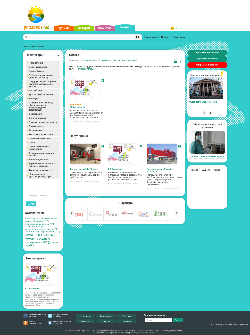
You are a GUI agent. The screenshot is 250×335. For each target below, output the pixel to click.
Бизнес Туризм (36, 71)
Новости (106, 321)
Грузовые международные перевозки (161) (40, 238)
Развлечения (35, 130)
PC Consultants (77, 107)
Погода (194, 170)
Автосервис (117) (34, 231)
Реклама (127, 316)
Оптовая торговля (38, 118)
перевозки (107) (52, 232)
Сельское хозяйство (39, 138)
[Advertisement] (120, 12)
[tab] (43, 63)
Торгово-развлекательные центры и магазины (42, 164)
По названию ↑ (90, 60)
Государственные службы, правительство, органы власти (42, 84)
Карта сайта (106, 316)
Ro (177, 28)
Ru (172, 28)
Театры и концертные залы (205, 75)
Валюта (206, 170)
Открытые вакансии (207, 64)
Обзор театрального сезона (203, 102)
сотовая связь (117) (36, 226)
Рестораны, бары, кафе (41, 134)
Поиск (31, 203)
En (181, 28)
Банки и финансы (38, 67)
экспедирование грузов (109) (39, 224)
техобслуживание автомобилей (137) (41, 220)
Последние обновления (125, 60)
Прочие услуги (36, 126)
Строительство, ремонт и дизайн (41, 154)
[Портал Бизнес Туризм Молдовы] (36, 18)
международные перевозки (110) (41, 229)
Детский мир (35, 90)
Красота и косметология (41, 94)
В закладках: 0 (151, 37)
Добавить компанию (207, 52)
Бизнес (125, 27)
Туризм (63, 28)
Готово (178, 320)
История (84, 28)
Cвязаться (85, 321)
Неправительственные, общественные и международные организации (41, 106)
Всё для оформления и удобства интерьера (41, 76)
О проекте (85, 316)
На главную (29, 46)
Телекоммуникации (38, 159)
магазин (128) (32, 235)
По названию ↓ (105, 60)
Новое (216, 170)
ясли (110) (30, 218)
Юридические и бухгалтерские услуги (40, 175)
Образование (35, 114)
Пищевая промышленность (43, 122)
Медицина (34, 98)
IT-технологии (36, 63)
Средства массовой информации (39, 147)
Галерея (127, 321)
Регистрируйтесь (85, 69)
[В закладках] (102, 81)
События (105, 28)
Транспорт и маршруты (40, 170)
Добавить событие (207, 58)
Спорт (32, 142)
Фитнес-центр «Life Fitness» (84, 169)
